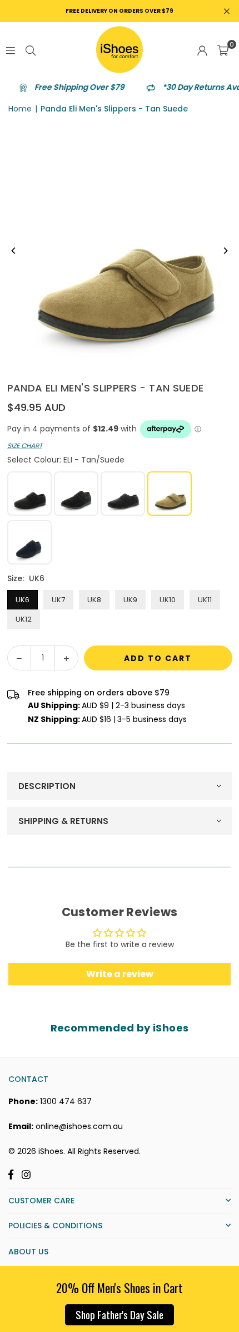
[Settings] (202, 50)
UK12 (24, 619)
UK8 (94, 599)
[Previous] (14, 250)
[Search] (31, 49)
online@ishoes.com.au (79, 1126)
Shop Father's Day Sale (119, 1314)
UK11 (205, 599)
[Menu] (11, 49)
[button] (222, 50)
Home (20, 108)
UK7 (58, 599)
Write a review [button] (119, 974)
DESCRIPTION (47, 786)
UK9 (130, 599)
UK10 (168, 599)
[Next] (225, 250)
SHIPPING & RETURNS (63, 821)
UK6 (22, 599)
